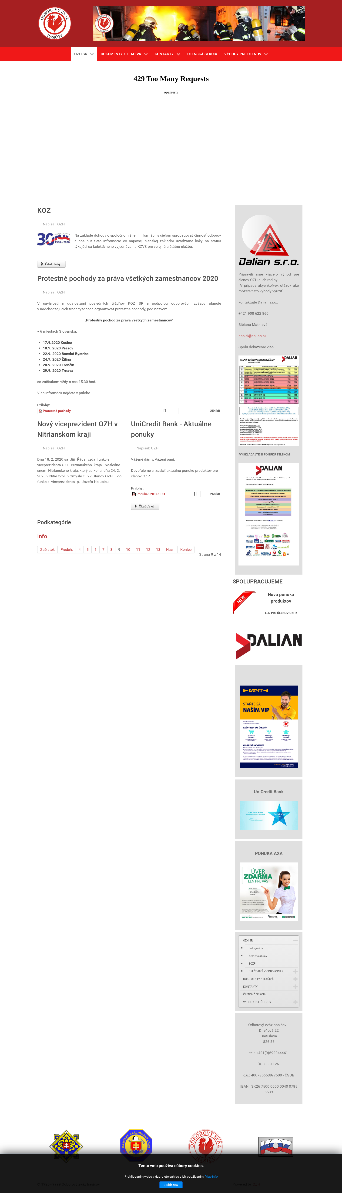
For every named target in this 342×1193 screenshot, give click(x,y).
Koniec (185, 549)
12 (148, 549)
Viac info (211, 1176)
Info (42, 536)
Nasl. (170, 549)
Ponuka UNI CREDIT (151, 494)
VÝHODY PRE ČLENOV (257, 1002)
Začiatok (47, 549)
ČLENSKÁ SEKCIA (254, 994)
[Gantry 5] (54, 23)
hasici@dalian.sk (252, 336)
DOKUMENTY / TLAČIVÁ (258, 979)
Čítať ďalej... (53, 264)
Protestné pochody (57, 411)
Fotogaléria (256, 948)
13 (158, 549)
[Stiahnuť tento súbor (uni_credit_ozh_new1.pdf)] (134, 494)
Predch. (66, 549)
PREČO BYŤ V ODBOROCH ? (266, 971)
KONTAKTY (250, 986)
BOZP (252, 963)
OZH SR (248, 940)
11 (138, 549)
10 (128, 549)
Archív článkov (258, 956)
